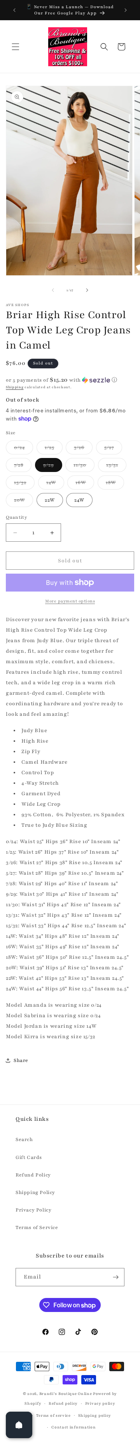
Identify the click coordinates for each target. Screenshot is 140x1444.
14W (55, 484)
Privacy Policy (33, 1210)
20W (23, 502)
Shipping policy (95, 1415)
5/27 (113, 449)
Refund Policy (33, 1175)
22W (50, 500)
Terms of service (53, 1415)
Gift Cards (29, 1157)
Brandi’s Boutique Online (65, 1393)
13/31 (116, 466)
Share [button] (21, 1060)
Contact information (73, 1427)
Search (24, 1139)
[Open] (19, 1425)
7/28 (23, 466)
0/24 (23, 449)
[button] (15, 46)
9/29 (52, 466)
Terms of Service (37, 1227)
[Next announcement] (125, 10)
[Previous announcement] (14, 10)
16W (84, 484)
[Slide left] (52, 290)
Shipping (15, 387)
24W (79, 500)
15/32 (24, 484)
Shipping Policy (35, 1192)
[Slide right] (87, 290)
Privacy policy (100, 1403)
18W (115, 484)
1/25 (54, 449)
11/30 (84, 466)
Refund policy (63, 1403)
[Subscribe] (115, 1277)
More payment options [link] (70, 601)
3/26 (83, 449)
